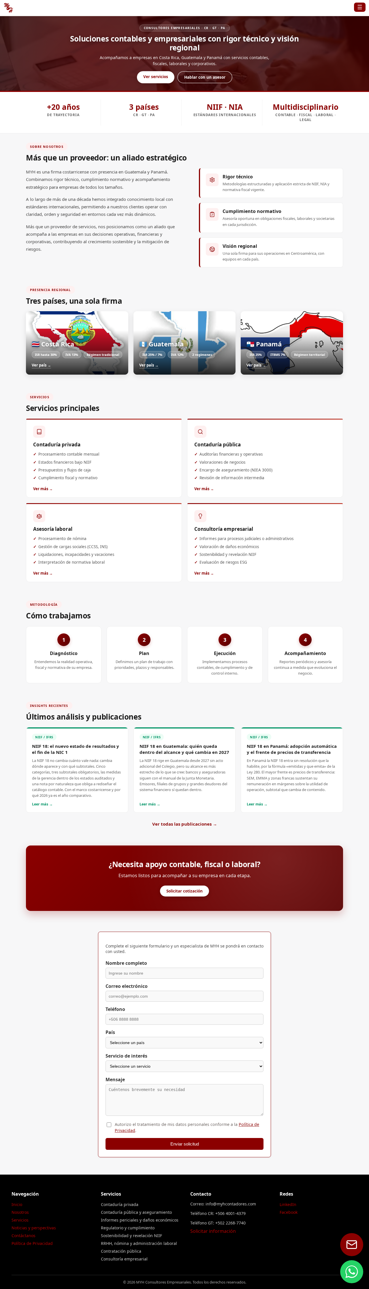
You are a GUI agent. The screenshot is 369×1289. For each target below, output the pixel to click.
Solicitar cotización (184, 891)
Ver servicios (155, 76)
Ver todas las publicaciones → (184, 824)
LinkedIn (288, 1204)
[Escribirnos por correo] (351, 1244)
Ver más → (43, 488)
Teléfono (115, 1009)
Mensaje (115, 1079)
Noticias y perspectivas (34, 1228)
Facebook (289, 1212)
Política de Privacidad (32, 1243)
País (110, 1032)
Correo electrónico (127, 986)
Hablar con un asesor (204, 77)
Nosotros (20, 1212)
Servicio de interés (126, 1056)
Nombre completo (126, 963)
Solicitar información (213, 1231)
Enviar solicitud (184, 1143)
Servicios (20, 1220)
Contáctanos (23, 1235)
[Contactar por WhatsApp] (351, 1271)
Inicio (17, 1204)
